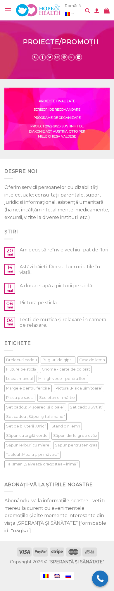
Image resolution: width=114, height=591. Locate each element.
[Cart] (107, 10)
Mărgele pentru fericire (28, 388)
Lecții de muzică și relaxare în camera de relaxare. (63, 322)
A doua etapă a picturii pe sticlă (56, 285)
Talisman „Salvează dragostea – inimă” (42, 464)
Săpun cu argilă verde (27, 435)
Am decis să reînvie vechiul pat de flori (64, 250)
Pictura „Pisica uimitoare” (79, 388)
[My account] (97, 10)
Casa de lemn (92, 360)
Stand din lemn (65, 426)
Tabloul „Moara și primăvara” (32, 454)
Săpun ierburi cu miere (27, 445)
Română (73, 6)
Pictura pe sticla (38, 302)
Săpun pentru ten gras (76, 445)
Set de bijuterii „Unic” (26, 426)
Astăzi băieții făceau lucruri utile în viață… (60, 269)
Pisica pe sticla (20, 397)
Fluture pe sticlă (21, 369)
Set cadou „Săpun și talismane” (35, 416)
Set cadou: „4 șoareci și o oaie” (35, 407)
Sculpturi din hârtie (57, 397)
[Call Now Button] (100, 579)
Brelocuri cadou (21, 360)
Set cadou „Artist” (86, 407)
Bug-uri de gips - (58, 360)
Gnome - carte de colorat (66, 369)
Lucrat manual (19, 378)
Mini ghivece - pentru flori (62, 378)
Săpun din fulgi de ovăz (75, 435)
